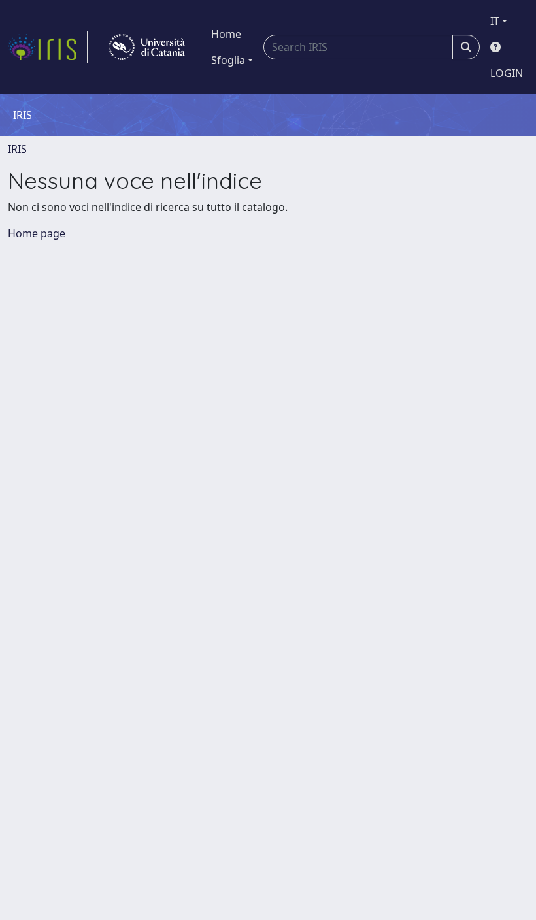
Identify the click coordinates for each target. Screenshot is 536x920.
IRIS (17, 149)
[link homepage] (48, 47)
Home (226, 34)
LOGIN (506, 73)
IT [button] (494, 21)
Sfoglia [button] (228, 60)
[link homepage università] (146, 47)
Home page (36, 233)
